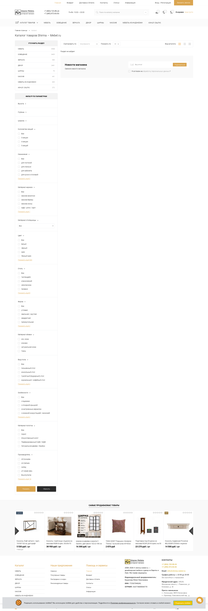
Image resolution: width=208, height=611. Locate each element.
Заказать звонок (183, 3)
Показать (26, 489)
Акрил (23, 434)
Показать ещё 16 (24, 479)
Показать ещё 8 (24, 293)
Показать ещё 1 (24, 212)
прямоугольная (27, 322)
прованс (24, 289)
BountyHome (26, 475)
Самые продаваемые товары (104, 505)
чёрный (24, 248)
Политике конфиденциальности (123, 603)
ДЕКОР (20, 65)
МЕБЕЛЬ (21, 49)
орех (23, 252)
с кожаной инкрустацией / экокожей (35, 413)
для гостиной (26, 163)
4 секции (24, 142)
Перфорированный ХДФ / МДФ (33, 442)
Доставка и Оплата (86, 3)
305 (53, 82)
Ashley (23, 467)
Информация (130, 3)
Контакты (104, 3)
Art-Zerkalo (25, 463)
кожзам (24, 343)
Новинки (54, 571)
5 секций (24, 146)
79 (54, 71)
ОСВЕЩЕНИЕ (22, 54)
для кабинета (26, 171)
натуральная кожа (28, 347)
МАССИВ (21, 76)
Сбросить (46, 489)
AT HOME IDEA (26, 471)
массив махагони (28, 196)
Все (22, 134)
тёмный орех (26, 256)
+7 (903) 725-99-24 (169, 564)
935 (53, 60)
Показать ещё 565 (25, 260)
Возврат (70, 3)
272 (53, 87)
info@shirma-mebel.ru (176, 571)
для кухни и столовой (29, 175)
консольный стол (28, 372)
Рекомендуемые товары (59, 583)
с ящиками (25, 401)
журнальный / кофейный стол (33, 380)
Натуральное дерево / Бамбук (33, 446)
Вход (157, 3)
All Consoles (25, 459)
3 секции (24, 138)
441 (53, 76)
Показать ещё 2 (24, 326)
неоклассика (26, 285)
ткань (23, 351)
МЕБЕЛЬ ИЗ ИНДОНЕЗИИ (27, 82)
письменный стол (28, 368)
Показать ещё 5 (24, 179)
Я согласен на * (151, 71)
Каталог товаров (27, 23)
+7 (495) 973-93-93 (169, 567)
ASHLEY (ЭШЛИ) (24, 87)
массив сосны (26, 204)
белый (23, 244)
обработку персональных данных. (156, 71)
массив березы (27, 200)
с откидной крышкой (29, 405)
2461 (53, 65)
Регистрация (166, 3)
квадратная (26, 318)
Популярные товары (58, 575)
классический (26, 281)
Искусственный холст (29, 438)
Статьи (116, 3)
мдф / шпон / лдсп (28, 208)
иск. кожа (25, 339)
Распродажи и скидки (58, 579)
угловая (24, 310)
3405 (53, 54)
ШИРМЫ (21, 71)
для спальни (26, 167)
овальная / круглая (29, 314)
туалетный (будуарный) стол (32, 376)
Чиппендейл (26, 277)
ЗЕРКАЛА (21, 60)
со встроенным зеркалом (31, 409)
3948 (53, 49)
